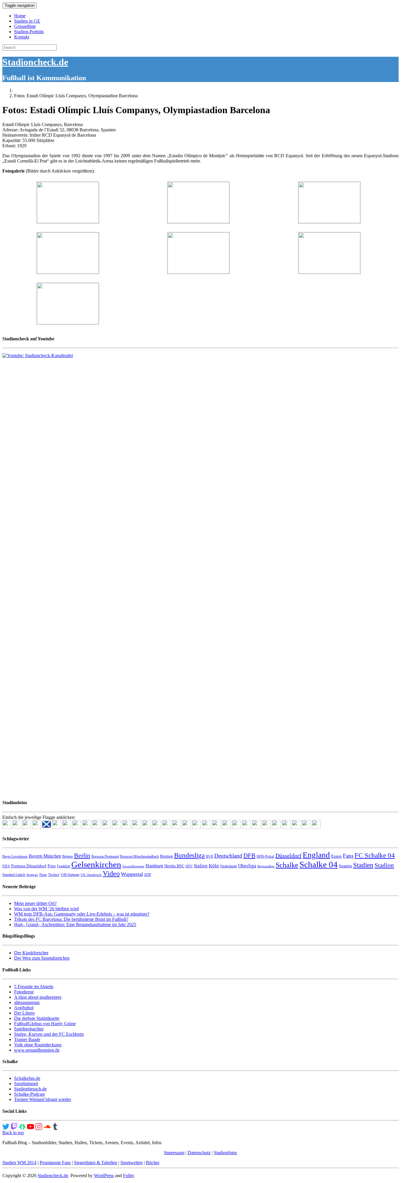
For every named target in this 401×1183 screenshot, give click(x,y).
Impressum (174, 1152)
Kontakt (21, 36)
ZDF (147, 874)
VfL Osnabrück (91, 874)
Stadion (384, 865)
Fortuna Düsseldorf (28, 866)
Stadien (363, 865)
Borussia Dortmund (105, 856)
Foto (52, 866)
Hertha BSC (174, 866)
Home (20, 15)
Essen (336, 856)
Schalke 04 (318, 864)
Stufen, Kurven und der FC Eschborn (49, 1034)
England (316, 855)
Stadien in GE (27, 21)
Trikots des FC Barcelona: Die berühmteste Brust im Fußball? (71, 919)
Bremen (166, 856)
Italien (201, 866)
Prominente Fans (55, 1162)
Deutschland (228, 856)
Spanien (345, 866)
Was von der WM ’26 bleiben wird (46, 908)
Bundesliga (189, 855)
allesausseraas (27, 1002)
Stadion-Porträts (29, 31)
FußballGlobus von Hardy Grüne (45, 1023)
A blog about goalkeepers (37, 997)
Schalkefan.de (27, 1078)
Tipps (43, 875)
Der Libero (24, 1012)
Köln (214, 866)
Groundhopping (133, 866)
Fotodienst (23, 991)
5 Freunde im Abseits (33, 986)
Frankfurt (63, 866)
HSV (189, 866)
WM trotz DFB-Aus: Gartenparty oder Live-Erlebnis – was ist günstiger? (81, 913)
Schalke (287, 865)
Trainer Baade (27, 1039)
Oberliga (247, 866)
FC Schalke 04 (375, 855)
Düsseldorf (288, 855)
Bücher (152, 1162)
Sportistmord (26, 1083)
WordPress (104, 1175)
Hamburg (154, 865)
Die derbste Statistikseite (36, 1018)
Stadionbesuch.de (30, 1088)
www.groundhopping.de (37, 1050)
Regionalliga (265, 866)
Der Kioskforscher (31, 952)
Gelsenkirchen (96, 864)
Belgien (67, 856)
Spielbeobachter (29, 1028)
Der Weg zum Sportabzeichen (42, 958)
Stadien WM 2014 (19, 1162)
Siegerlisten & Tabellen (95, 1162)
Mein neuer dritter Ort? (35, 903)
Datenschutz (199, 1152)
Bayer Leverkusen (15, 856)
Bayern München (45, 856)
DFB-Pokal (265, 856)
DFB (249, 855)
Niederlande (228, 866)
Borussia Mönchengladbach (139, 856)
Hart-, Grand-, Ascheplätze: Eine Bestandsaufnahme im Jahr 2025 (75, 924)
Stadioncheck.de (35, 62)
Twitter (53, 874)
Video (111, 873)
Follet (128, 1175)
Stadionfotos (225, 1152)
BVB (209, 856)
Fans (348, 856)
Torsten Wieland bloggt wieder (42, 1099)
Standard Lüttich (13, 875)
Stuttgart (32, 874)
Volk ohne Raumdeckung (37, 1044)
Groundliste (25, 26)
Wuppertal (132, 874)
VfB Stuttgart (69, 875)
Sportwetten (131, 1162)
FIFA (6, 866)
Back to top (13, 1132)
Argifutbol (23, 1007)
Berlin (82, 855)
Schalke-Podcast (29, 1094)
